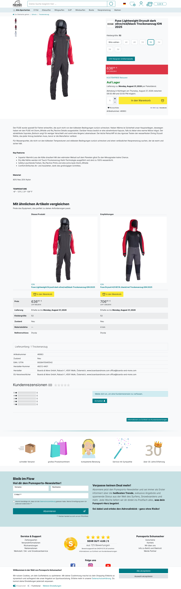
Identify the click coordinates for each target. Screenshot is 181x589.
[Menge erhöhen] (115, 99)
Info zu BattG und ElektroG (150, 548)
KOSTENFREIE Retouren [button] (117, 77)
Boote (91, 10)
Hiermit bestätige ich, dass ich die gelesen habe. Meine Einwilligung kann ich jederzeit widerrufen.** (51, 503)
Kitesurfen (46, 10)
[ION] (110, 24)
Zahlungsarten (31, 540)
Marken (117, 10)
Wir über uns (150, 545)
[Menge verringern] (115, 102)
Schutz (34, 14)
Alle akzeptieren (144, 571)
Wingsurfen (59, 10)
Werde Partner (150, 551)
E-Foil (36, 10)
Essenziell (21, 586)
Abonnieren (49, 511)
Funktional (36, 586)
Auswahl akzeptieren (143, 576)
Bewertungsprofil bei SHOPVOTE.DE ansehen (98, 548)
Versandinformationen (30, 543)
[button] (157, 4)
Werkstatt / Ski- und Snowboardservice (31, 551)
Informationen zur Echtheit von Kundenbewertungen (147, 420)
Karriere (150, 543)
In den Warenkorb (44, 294)
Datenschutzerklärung (101, 578)
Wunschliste (114, 108)
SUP (70, 10)
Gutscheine (150, 540)
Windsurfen (80, 10)
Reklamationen (31, 548)
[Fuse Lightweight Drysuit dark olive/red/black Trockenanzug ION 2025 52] (60, 59)
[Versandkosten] (163, 108)
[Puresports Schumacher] (17, 4)
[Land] (124, 4)
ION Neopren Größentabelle (121, 59)
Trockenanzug (44, 14)
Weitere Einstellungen (52, 586)
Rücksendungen (31, 545)
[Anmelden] (141, 4)
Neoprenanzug (104, 10)
